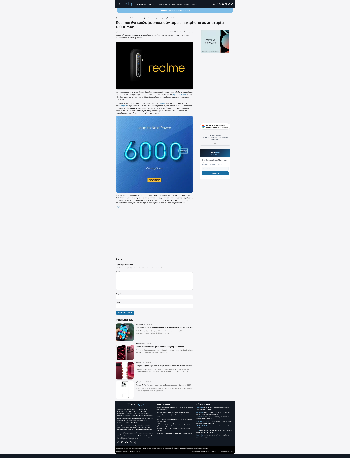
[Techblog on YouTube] (223, 4)
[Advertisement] (154, 232)
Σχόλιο (118, 271)
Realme (162, 103)
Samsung (181, 10)
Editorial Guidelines (203, 448)
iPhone (173, 10)
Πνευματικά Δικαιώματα (179, 448)
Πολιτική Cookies (146, 448)
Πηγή (118, 207)
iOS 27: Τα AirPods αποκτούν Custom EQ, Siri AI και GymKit (174, 433)
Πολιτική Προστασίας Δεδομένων (132, 448)
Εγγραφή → (215, 173)
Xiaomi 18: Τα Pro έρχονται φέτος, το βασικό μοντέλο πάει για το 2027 (163, 385)
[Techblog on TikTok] (229, 4)
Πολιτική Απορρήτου (222, 176)
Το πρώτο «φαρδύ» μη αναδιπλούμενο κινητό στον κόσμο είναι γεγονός (164, 366)
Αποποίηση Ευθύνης (192, 448)
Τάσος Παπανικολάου (186, 32)
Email (118, 302)
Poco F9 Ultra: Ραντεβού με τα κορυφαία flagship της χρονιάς (160, 346)
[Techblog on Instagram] (219, 4)
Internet (186, 4)
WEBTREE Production (135, 451)
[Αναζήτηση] (214, 4)
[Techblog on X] (226, 4)
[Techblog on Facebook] (216, 4)
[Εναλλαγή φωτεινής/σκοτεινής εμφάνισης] (232, 4)
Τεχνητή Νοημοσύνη (163, 4)
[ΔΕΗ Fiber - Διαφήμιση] (215, 41)
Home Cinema (177, 4)
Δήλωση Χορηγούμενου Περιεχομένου (162, 448)
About (127, 451)
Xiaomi (188, 10)
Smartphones (141, 4)
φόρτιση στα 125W (179, 94)
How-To (151, 4)
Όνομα (118, 294)
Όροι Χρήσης (119, 448)
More (193, 4)
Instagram (123, 106)
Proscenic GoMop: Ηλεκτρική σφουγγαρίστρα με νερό (172, 412)
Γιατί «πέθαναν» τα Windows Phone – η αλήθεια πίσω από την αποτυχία (164, 327)
